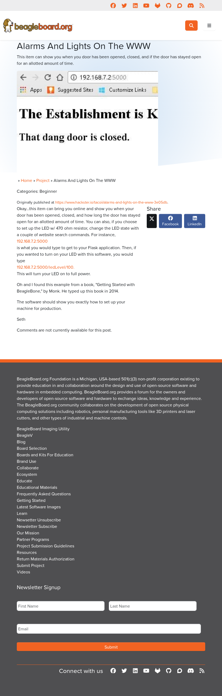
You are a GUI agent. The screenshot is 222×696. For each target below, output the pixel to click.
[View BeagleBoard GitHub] (168, 5)
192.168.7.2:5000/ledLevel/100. (45, 267)
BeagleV (25, 435)
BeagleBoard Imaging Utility (43, 429)
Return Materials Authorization (45, 559)
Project (43, 180)
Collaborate (28, 468)
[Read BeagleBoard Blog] (201, 5)
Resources (27, 552)
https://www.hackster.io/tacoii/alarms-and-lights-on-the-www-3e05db (111, 202)
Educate (24, 481)
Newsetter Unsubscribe (39, 520)
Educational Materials (37, 487)
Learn (22, 513)
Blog (21, 442)
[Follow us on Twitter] (124, 5)
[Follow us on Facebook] (113, 5)
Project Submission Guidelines (45, 546)
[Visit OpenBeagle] (157, 5)
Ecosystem (27, 474)
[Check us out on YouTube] (146, 5)
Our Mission (28, 533)
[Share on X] (152, 221)
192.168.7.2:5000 (32, 241)
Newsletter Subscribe (37, 526)
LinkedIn (195, 223)
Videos (23, 572)
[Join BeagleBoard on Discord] (190, 5)
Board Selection (32, 448)
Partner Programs (33, 539)
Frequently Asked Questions (44, 494)
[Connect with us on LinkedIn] (135, 5)
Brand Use (26, 461)
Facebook (170, 223)
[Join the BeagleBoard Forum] (179, 5)
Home (26, 180)
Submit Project (30, 565)
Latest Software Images (39, 507)
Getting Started (31, 500)
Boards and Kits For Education (45, 455)
